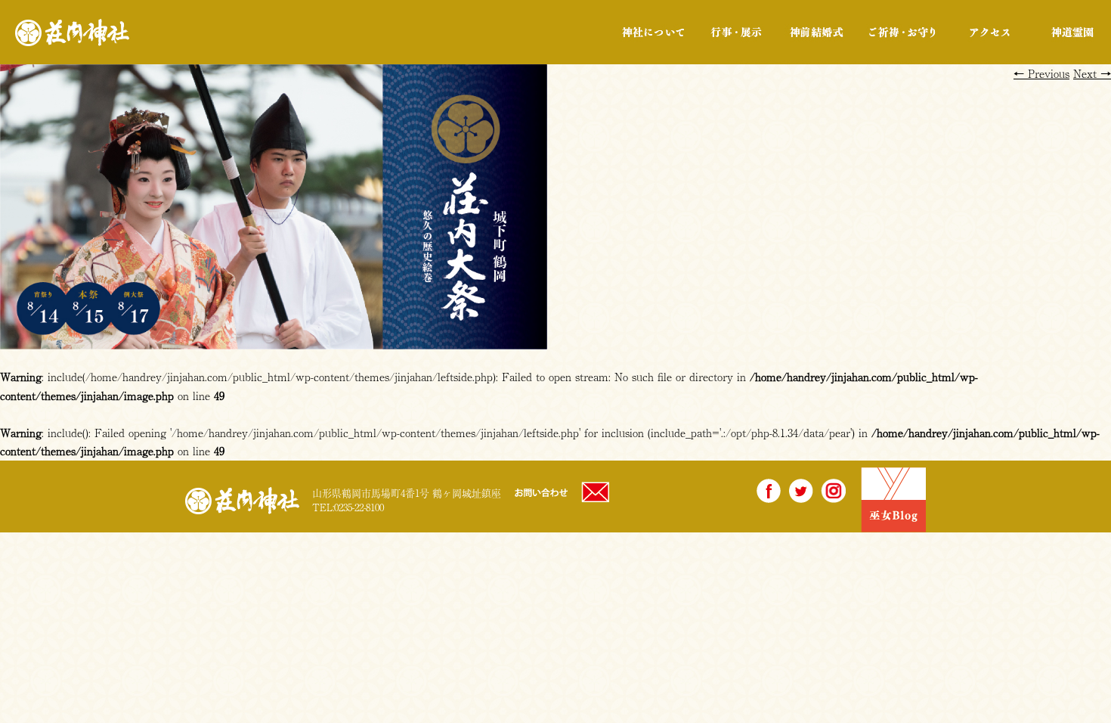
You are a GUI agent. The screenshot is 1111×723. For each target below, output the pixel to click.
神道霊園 (1071, 32)
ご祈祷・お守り (902, 32)
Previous (1041, 73)
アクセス (990, 32)
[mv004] (273, 339)
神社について (653, 32)
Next (1092, 73)
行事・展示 (735, 32)
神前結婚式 (816, 32)
